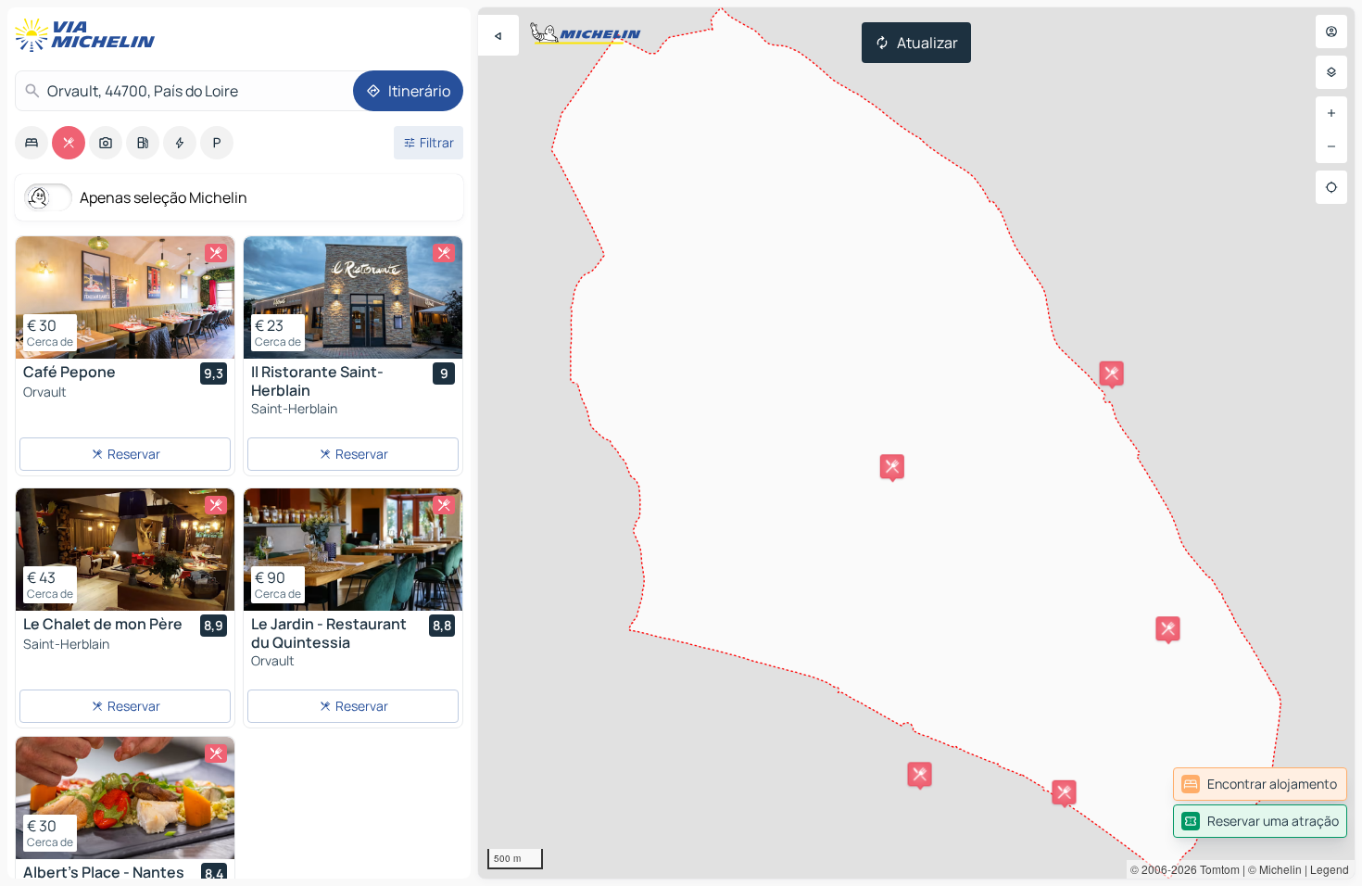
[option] (31, 142)
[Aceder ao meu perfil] (1331, 31)
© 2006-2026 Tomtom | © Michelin (1216, 869)
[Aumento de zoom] (1331, 113)
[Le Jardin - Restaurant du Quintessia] (353, 549)
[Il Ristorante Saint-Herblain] (353, 297)
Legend (1329, 869)
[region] (916, 443)
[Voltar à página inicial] (89, 35)
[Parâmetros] (1331, 72)
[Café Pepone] (125, 297)
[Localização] (1331, 187)
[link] (1260, 784)
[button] (892, 466)
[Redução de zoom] (1331, 146)
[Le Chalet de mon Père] (125, 549)
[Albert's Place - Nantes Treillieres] (125, 798)
